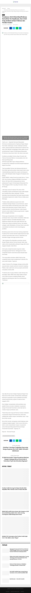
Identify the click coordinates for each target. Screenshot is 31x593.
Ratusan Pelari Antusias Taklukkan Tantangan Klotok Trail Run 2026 (18, 564)
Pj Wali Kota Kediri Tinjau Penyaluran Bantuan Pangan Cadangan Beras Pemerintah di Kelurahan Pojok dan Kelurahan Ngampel (15, 459)
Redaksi (22, 591)
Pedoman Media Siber (15, 591)
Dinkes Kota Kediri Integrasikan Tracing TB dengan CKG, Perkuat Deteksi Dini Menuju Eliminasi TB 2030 (19, 558)
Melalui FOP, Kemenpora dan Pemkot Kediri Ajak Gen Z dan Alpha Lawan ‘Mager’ (14, 537)
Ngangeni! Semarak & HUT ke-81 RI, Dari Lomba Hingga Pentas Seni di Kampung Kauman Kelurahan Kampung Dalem (19, 550)
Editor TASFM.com (8, 24)
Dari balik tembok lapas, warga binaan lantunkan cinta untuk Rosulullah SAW (19, 572)
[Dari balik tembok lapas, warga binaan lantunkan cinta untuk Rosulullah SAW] (5, 573)
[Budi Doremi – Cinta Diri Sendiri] (5, 580)
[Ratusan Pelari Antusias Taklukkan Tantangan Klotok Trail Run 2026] (5, 565)
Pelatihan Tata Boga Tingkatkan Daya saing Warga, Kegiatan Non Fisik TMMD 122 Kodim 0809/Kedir (15, 449)
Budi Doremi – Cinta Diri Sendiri (17, 579)
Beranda (7, 591)
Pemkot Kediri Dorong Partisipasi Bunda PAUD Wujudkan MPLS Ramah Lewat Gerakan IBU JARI (14, 489)
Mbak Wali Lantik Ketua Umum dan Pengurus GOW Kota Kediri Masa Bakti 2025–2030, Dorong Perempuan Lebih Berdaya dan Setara (15, 512)
